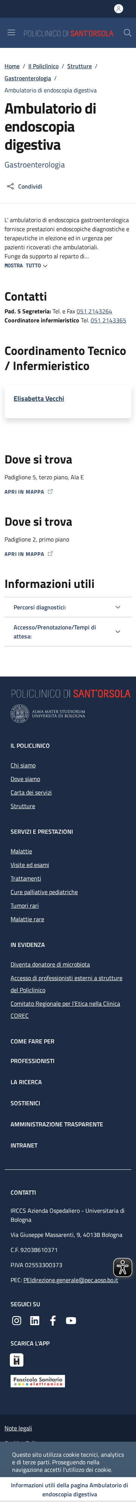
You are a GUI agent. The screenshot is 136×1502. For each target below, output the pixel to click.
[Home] (73, 32)
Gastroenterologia (28, 78)
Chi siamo (23, 765)
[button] (127, 32)
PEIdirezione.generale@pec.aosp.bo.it (70, 1279)
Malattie (21, 851)
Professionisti (32, 1060)
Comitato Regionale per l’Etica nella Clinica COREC (65, 1009)
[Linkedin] (35, 1319)
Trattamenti (26, 878)
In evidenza (28, 944)
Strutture (79, 66)
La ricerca (26, 1081)
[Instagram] (17, 1319)
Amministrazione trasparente (57, 1124)
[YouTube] (71, 1319)
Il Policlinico (43, 66)
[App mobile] (17, 1359)
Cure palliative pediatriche (44, 891)
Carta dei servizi (31, 792)
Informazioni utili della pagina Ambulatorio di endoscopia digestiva (69, 1490)
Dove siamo (25, 778)
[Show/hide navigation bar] (11, 32)
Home (12, 66)
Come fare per (32, 1041)
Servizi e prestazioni (42, 831)
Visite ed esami (30, 864)
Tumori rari (25, 905)
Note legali (18, 1428)
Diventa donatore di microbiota (50, 964)
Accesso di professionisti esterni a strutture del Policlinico (66, 983)
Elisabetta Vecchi (39, 398)
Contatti (24, 1192)
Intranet (24, 1145)
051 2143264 (94, 311)
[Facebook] (53, 1319)
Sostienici (25, 1103)
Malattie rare (27, 919)
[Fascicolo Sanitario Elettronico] (38, 1380)
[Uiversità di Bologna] (68, 713)
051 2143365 (108, 320)
